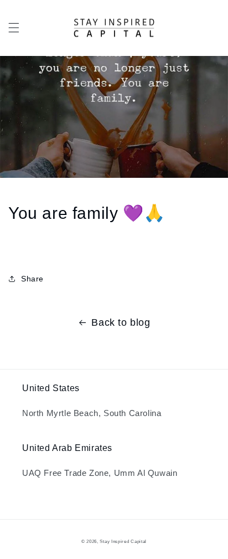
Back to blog (120, 322)
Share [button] (32, 278)
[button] (14, 28)
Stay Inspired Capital (123, 541)
